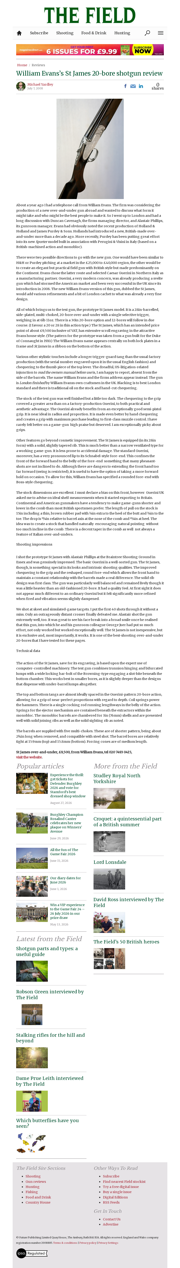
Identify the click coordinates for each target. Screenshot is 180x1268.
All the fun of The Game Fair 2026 (64, 852)
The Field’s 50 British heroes (126, 942)
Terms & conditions (65, 1242)
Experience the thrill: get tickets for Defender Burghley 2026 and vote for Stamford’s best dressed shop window (68, 785)
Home (22, 65)
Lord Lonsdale (110, 862)
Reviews (38, 65)
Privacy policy (87, 1242)
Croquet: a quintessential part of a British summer (128, 821)
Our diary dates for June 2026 (65, 880)
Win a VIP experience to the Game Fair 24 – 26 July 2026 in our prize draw (67, 911)
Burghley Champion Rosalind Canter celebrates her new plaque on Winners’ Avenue (66, 823)
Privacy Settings (108, 1242)
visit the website (29, 757)
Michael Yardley (40, 84)
